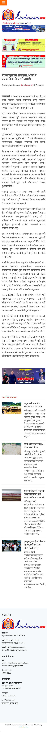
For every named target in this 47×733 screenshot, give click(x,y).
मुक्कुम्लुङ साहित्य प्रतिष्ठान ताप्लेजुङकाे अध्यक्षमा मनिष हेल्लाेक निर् (34, 545)
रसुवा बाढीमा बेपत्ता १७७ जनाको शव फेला (34, 445)
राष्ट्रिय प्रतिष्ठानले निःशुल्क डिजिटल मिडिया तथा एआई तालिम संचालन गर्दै (34, 494)
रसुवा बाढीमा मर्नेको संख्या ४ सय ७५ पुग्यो (33, 405)
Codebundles (23, 727)
